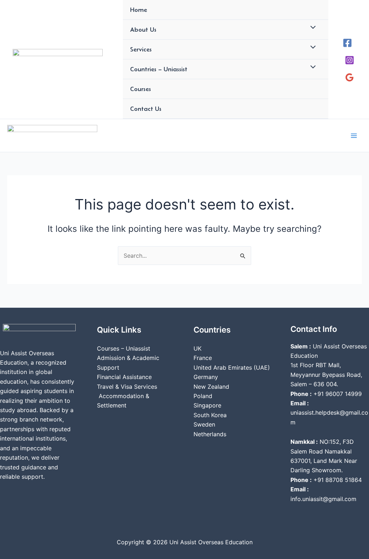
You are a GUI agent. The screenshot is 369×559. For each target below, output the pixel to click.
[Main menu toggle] (354, 136)
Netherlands (210, 434)
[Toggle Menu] (311, 28)
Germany (206, 376)
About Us (143, 29)
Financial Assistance (124, 376)
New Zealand (211, 386)
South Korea (210, 415)
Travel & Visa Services (127, 386)
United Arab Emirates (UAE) (232, 367)
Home (138, 9)
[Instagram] (349, 60)
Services (141, 49)
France (203, 357)
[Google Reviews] (349, 77)
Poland (203, 396)
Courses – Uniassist (123, 348)
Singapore (207, 405)
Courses (140, 89)
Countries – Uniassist (158, 69)
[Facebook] (347, 43)
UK (197, 348)
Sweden (204, 424)
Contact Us (145, 108)
